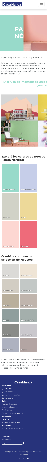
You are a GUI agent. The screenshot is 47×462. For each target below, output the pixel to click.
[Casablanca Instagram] (23, 458)
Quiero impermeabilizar (11, 395)
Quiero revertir (7, 398)
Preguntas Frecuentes (11, 422)
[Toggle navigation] (41, 4)
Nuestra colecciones (10, 407)
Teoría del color (8, 410)
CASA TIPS (6, 419)
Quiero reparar (7, 392)
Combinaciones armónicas (12, 413)
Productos (6, 386)
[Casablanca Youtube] (28, 458)
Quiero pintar (7, 389)
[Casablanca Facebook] (19, 458)
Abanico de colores (9, 404)
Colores (5, 401)
